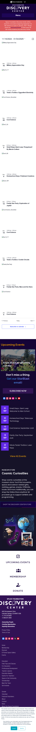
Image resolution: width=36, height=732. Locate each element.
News (3, 704)
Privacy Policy (6, 630)
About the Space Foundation (10, 706)
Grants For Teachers (8, 676)
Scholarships (6, 681)
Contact (4, 701)
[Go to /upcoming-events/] (18, 360)
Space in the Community (9, 678)
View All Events (18, 456)
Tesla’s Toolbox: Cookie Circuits (18, 260)
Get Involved (5, 685)
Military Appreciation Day (15, 65)
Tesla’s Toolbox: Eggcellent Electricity (20, 92)
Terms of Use (6, 632)
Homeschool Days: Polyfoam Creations (20, 176)
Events (4, 655)
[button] (18, 391)
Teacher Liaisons (7, 671)
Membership (18, 576)
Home (3, 645)
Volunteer (5, 694)
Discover (4, 650)
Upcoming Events (16, 27)
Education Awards (7, 673)
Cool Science (11, 120)
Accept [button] (14, 728)
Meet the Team (6, 683)
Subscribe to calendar (17, 326)
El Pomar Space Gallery (9, 652)
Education (5, 661)
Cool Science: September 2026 (22, 428)
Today (18, 320)
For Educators (6, 666)
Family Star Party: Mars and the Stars (19, 287)
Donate (18, 590)
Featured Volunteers (8, 696)
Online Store (15, 492)
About (3, 699)
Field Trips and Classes (9, 664)
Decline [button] (22, 728)
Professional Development (9, 668)
